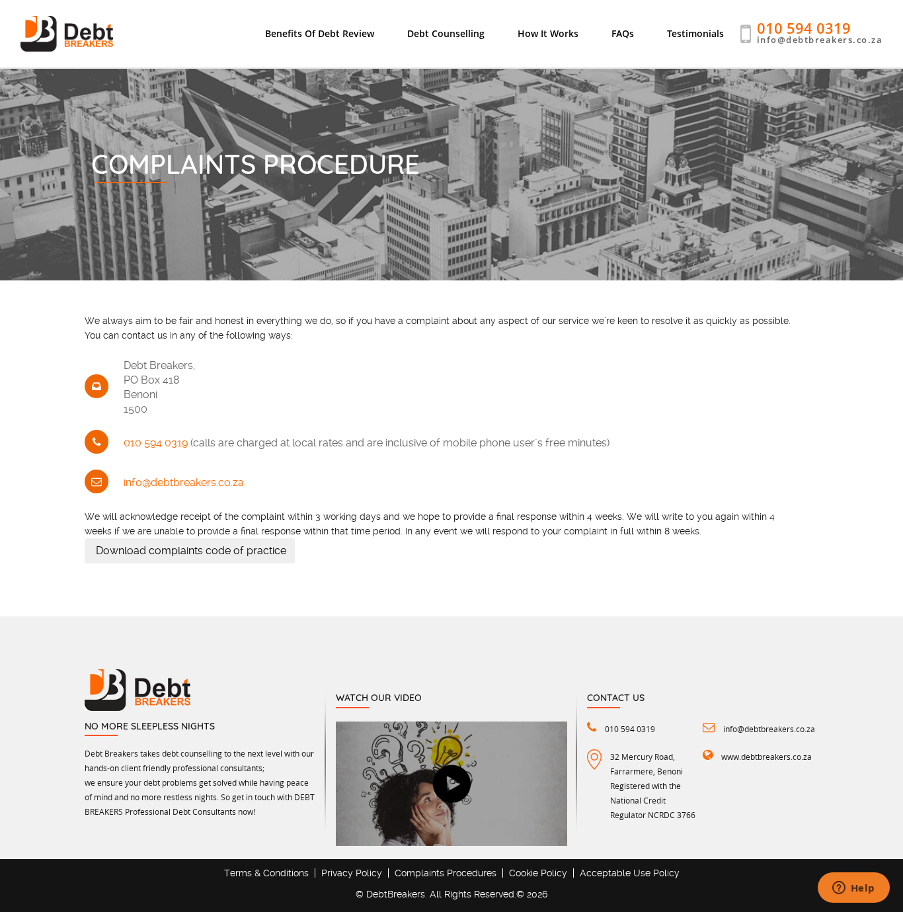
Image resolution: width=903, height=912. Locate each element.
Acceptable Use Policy (630, 873)
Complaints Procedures (445, 873)
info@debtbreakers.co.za (820, 40)
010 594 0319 (804, 28)
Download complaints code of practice (189, 550)
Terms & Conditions (266, 873)
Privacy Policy (351, 873)
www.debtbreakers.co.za (766, 756)
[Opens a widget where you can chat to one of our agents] (853, 888)
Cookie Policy (538, 873)
